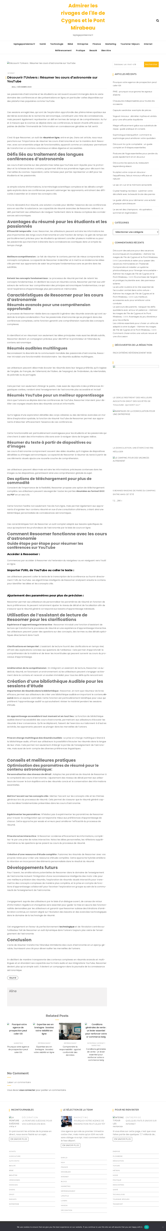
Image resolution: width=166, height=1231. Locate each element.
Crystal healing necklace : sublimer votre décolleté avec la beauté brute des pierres (134, 192)
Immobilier (66, 1172)
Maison (64, 1205)
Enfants (12, 1199)
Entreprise (82, 44)
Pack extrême (120, 353)
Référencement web (139, 353)
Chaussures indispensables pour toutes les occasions (134, 102)
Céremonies (14, 1180)
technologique (66, 926)
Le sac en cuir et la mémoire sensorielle (132, 185)
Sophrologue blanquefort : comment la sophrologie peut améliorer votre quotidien (134, 136)
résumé (12, 978)
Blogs (64, 1181)
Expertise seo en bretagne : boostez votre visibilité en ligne (44, 1049)
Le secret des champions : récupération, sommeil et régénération (132, 211)
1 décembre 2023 (24, 87)
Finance (97, 44)
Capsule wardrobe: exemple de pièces (132, 110)
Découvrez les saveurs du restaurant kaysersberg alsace (131, 164)
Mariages (13, 1185)
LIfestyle (65, 1196)
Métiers (116, 1170)
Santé (43, 44)
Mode (115, 1175)
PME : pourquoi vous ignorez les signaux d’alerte (132, 93)
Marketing (110, 44)
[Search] (157, 20)
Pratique (80, 50)
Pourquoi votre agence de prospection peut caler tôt (18, 1049)
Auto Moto (14, 1161)
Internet (148, 44)
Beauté (93, 50)
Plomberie (118, 1156)
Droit (11, 1194)
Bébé (70, 44)
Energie (116, 1151)
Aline (13, 87)
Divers (12, 1190)
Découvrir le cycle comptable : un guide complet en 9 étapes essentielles (132, 146)
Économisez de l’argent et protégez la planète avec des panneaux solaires (135, 280)
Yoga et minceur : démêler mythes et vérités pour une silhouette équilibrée (135, 118)
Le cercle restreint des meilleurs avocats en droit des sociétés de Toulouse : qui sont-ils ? (132, 401)
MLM (63, 1162)
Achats (12, 1151)
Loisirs (64, 1201)
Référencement (63, 50)
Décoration (30, 1117)
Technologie (56, 44)
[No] (162, 1227)
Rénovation (118, 1161)
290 (119, 501)
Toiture (116, 1166)
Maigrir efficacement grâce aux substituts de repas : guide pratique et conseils (135, 127)
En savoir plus (19, 1139)
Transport (118, 1204)
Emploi (64, 1158)
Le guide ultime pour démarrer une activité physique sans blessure (134, 202)
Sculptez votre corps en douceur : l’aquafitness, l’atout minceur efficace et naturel (132, 175)
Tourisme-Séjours (130, 44)
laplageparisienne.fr (24, 44)
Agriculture (14, 1156)
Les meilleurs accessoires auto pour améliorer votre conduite (131, 300)
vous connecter (27, 1090)
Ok (146, 1227)
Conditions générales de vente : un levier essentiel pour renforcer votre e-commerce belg (96, 1054)
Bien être (106, 50)
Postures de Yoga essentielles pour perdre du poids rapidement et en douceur (135, 155)
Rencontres (118, 1185)
